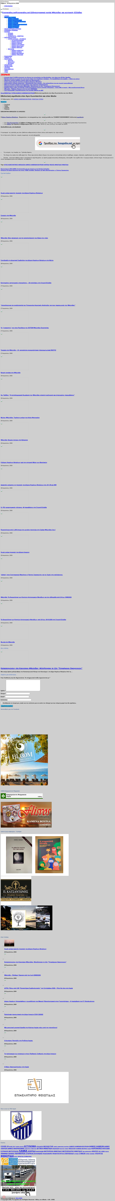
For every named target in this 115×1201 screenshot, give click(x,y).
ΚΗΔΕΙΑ (89, 1148)
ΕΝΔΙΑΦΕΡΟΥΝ (8, 69)
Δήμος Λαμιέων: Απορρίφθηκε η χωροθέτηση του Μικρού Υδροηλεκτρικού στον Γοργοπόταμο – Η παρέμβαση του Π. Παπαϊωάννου (49, 1001)
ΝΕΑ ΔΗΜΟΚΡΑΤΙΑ (87, 1151)
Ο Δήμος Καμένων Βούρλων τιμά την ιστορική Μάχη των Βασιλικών (24, 462)
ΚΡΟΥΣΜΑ (106, 1148)
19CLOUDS (18, 1198)
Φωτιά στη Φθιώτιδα (8, 642)
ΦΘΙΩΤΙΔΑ (65, 164)
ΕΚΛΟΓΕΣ (62, 1148)
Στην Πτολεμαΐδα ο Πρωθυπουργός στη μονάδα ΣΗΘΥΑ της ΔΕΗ (23, 90)
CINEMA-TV (7, 57)
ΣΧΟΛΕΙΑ (92, 1153)
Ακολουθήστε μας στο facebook (11, 127)
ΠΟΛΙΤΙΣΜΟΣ (8, 59)
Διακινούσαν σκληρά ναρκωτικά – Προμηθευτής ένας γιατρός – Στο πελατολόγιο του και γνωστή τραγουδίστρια (38, 83)
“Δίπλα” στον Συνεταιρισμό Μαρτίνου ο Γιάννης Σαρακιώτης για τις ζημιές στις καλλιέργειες (32, 575)
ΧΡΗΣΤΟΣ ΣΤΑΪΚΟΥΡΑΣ (25, 1156)
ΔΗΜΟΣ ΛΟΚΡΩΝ (13, 23)
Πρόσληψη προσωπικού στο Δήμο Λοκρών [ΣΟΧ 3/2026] (23, 1014)
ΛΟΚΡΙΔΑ (46, 164)
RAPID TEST (12, 1146)
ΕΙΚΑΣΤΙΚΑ (11, 62)
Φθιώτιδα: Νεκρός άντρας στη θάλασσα (14, 440)
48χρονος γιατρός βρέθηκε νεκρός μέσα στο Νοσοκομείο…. (22, 80)
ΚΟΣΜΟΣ (10, 34)
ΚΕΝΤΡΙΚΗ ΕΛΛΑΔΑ (10, 37)
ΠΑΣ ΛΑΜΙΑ (101, 1151)
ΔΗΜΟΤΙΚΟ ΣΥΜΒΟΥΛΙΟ (30, 1148)
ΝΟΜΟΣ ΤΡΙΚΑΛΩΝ (17, 54)
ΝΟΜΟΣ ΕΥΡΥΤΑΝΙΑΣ (18, 44)
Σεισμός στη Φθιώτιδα (8, 215)
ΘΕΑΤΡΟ (10, 60)
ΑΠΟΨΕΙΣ (7, 67)
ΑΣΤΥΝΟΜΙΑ (30, 1146)
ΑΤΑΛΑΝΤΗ (39, 1146)
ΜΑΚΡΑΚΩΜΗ (40, 1151)
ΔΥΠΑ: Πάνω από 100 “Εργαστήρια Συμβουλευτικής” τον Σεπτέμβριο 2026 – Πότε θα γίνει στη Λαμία (38, 988)
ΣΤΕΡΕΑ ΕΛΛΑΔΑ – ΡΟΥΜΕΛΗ (17, 39)
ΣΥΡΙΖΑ (87, 1153)
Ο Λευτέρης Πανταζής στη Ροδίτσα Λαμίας (18, 1040)
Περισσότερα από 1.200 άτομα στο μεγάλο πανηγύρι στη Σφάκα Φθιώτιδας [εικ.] (28, 530)
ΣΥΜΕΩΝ (82, 1153)
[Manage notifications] (4, 1197)
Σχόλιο (3, 690)
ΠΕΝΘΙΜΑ (4, 1153)
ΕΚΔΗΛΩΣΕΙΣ (8, 56)
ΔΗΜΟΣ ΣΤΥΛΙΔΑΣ (13, 27)
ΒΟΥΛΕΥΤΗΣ (48, 1146)
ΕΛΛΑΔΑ (10, 33)
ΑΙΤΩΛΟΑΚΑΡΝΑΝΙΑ (18, 40)
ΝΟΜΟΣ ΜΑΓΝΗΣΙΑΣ (18, 53)
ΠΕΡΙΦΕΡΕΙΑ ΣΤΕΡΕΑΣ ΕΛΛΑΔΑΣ (28, 1153)
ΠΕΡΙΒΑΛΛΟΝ (8, 66)
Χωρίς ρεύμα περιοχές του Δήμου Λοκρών (15, 552)
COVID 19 (5, 1146)
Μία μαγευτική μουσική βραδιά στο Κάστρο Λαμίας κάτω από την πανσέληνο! (30, 1027)
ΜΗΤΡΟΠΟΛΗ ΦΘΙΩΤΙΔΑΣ (53, 1151)
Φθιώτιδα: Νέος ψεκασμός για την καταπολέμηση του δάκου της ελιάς (24, 238)
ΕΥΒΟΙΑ (66, 1148)
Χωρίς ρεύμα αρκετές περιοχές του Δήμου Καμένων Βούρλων (23, 81)
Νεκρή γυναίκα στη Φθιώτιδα (10, 372)
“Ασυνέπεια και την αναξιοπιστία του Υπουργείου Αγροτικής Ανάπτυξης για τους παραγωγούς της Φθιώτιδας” (38, 305)
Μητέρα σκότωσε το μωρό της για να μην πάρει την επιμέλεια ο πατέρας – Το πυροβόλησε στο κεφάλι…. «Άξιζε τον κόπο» (42, 79)
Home (2, 93)
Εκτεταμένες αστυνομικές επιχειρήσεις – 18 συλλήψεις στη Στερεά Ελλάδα (26, 283)
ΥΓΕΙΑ (6, 72)
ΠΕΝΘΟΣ (11, 1153)
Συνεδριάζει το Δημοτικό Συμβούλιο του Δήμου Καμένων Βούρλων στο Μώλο (27, 260)
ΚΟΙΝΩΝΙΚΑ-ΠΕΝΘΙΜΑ (11, 30)
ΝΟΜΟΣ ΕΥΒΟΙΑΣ (17, 43)
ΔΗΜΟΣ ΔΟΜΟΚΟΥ (13, 26)
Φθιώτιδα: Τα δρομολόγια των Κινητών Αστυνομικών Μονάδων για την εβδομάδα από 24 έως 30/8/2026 (36, 597)
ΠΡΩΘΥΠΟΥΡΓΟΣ (58, 1153)
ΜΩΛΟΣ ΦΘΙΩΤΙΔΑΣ (56, 164)
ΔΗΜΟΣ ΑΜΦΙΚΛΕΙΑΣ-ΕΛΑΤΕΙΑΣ (17, 24)
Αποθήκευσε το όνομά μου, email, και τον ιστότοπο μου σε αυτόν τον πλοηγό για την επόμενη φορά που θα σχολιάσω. (39, 703)
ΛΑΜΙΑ (23, 1150)
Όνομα (3, 693)
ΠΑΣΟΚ (107, 1151)
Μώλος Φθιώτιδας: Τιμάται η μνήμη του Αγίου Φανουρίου (20, 417)
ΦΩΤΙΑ (15, 1156)
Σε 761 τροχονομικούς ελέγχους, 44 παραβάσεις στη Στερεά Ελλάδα (24, 507)
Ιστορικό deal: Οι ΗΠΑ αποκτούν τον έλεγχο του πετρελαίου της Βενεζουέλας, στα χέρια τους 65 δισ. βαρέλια (37, 77)
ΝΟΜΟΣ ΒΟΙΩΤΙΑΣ (17, 42)
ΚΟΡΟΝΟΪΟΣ (96, 1148)
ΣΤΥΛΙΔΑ (76, 1153)
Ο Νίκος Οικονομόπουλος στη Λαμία (16, 1067)
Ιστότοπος (4, 700)
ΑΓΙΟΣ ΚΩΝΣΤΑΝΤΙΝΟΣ (11, 164)
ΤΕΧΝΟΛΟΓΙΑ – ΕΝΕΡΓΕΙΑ (16, 36)
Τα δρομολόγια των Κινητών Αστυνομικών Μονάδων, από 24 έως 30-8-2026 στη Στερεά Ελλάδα (33, 619)
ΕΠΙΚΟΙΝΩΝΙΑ (8, 6)
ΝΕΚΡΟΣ (95, 1151)
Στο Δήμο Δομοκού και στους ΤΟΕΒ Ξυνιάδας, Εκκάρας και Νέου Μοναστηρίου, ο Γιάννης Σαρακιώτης (35, 170)
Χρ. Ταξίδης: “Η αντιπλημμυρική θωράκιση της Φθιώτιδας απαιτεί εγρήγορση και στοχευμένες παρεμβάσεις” (38, 395)
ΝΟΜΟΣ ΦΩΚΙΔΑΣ (17, 47)
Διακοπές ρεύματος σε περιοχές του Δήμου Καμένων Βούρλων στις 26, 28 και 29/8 (28, 485)
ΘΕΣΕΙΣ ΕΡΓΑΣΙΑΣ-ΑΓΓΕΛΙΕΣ (12, 29)
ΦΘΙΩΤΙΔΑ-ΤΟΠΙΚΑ (10, 17)
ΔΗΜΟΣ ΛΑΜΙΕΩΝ (13, 19)
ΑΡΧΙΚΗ (6, 16)
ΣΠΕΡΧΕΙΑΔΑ (69, 1153)
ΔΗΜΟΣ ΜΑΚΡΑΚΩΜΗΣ (15, 20)
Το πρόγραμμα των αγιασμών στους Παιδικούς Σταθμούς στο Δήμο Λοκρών (30, 1054)
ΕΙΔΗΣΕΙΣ (7, 31)
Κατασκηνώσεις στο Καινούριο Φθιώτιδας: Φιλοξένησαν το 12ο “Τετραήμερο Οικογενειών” (32, 86)
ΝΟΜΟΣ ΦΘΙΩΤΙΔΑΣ (18, 46)
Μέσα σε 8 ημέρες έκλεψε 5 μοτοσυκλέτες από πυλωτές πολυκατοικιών (26, 84)
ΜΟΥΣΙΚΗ (11, 63)
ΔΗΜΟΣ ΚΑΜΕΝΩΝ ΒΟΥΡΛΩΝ (17, 21)
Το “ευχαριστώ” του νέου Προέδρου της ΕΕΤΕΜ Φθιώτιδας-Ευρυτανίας (25, 328)
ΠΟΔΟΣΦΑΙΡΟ (47, 1153)
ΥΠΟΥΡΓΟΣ (99, 1153)
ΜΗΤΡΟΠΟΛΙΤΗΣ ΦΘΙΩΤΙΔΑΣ (72, 1151)
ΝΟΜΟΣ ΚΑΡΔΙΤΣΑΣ (17, 50)
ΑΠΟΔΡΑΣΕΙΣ (8, 65)
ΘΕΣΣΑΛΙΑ (11, 49)
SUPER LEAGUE (19, 1146)
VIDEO (6, 70)
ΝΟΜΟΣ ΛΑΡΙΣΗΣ (17, 52)
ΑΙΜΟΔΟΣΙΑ (21, 164)
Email (3, 696)
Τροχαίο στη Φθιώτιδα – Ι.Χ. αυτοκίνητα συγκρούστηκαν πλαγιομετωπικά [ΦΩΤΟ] (28, 350)
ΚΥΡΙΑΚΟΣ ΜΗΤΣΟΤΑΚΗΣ (10, 1151)
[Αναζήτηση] (1, 9)
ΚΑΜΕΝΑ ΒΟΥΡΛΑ (81, 1148)
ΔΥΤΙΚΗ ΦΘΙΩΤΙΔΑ (44, 1148)
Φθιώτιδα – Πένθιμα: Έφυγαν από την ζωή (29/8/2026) (20, 89)
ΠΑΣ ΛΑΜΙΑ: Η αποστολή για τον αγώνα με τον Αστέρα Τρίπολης (25, 169)
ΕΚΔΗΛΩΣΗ (55, 1148)
